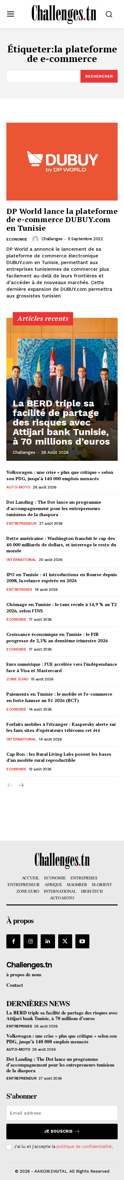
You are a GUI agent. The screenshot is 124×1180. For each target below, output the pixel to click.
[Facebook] (13, 941)
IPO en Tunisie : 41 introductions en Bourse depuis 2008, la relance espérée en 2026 (61, 577)
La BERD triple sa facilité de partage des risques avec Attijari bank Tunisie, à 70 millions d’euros (61, 422)
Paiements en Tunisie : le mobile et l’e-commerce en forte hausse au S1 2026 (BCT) (59, 697)
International (21, 559)
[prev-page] (10, 785)
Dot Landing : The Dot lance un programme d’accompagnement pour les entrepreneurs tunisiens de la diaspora (53, 508)
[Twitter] (65, 941)
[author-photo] (36, 239)
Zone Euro (17, 679)
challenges (52, 238)
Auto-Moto (18, 487)
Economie (16, 239)
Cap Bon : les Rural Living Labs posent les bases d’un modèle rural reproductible (58, 757)
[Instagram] (31, 941)
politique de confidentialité (84, 1146)
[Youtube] (82, 941)
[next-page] (20, 785)
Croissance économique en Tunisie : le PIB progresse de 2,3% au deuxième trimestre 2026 (57, 637)
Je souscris (58, 1131)
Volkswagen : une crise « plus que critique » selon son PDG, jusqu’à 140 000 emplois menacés (59, 475)
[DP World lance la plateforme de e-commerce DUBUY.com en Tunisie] (62, 162)
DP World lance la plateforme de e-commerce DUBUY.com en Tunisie (62, 219)
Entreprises (19, 589)
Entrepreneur (21, 523)
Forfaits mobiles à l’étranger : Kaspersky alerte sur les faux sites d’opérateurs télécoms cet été (61, 727)
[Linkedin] (48, 941)
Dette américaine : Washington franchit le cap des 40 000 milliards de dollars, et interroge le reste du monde (61, 544)
